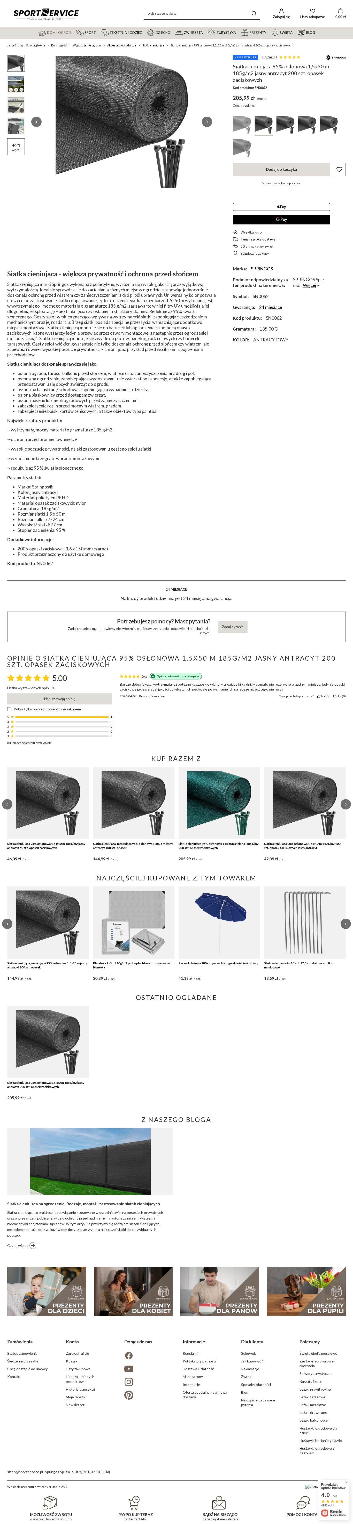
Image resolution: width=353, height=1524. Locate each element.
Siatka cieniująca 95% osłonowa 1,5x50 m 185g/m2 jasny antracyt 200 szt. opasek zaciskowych (45, 1085)
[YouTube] (147, 1369)
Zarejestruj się (77, 1353)
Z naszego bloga (176, 1119)
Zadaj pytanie (233, 626)
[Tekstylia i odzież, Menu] (144, 32)
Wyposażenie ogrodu (87, 45)
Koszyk (72, 1361)
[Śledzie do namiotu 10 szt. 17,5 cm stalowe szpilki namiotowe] (305, 922)
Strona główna (35, 45)
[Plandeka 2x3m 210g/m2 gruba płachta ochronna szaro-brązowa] (133, 922)
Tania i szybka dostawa (258, 239)
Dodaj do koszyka (281, 169)
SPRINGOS (262, 268)
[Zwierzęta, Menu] (205, 32)
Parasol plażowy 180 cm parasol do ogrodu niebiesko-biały (218, 963)
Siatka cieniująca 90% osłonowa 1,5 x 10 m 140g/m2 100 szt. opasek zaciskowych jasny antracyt (302, 846)
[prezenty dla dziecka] (46, 1291)
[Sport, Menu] (98, 32)
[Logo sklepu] (46, 14)
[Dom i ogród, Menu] (73, 32)
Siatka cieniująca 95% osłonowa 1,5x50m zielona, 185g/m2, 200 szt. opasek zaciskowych (219, 846)
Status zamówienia (22, 1353)
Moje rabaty (75, 1397)
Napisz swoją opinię (59, 698)
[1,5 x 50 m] (242, 149)
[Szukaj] (254, 13)
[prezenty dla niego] (219, 1291)
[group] (121, 122)
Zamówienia (20, 1341)
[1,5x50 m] (264, 125)
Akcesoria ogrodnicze (121, 45)
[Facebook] (147, 1356)
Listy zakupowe (78, 1369)
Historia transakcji (80, 1389)
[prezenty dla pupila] (306, 1291)
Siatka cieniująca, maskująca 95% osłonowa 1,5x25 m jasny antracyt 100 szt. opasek (133, 846)
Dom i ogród (59, 45)
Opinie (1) (269, 57)
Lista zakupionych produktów (80, 1378)
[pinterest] (147, 1395)
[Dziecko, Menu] (172, 32)
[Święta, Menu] (295, 32)
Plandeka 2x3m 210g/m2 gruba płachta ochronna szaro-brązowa (131, 965)
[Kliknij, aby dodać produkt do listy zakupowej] (339, 169)
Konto (72, 1341)
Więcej (309, 285)
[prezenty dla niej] (133, 1291)
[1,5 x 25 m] (329, 125)
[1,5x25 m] (285, 125)
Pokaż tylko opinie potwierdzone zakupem (47, 709)
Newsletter (75, 1404)
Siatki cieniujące (153, 45)
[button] (36, 122)
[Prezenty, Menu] (268, 32)
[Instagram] (147, 1382)
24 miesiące (270, 307)
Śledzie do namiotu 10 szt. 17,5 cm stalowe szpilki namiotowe (298, 965)
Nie (340, 696)
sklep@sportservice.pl (25, 1472)
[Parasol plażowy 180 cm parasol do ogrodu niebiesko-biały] (219, 922)
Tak (324, 696)
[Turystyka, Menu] (238, 32)
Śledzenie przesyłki (22, 1361)
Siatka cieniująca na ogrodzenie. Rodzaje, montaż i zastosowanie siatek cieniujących (83, 1203)
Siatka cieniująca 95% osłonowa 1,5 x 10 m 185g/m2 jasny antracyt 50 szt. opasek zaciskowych (46, 846)
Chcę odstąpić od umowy (27, 1369)
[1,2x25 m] (242, 125)
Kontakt (14, 1376)
